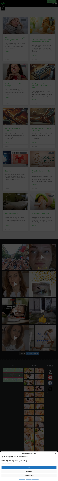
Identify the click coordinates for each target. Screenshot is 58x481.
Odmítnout (29, 471)
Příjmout (29, 467)
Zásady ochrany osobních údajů (32, 479)
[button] (55, 453)
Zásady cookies (22, 479)
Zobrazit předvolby (29, 475)
